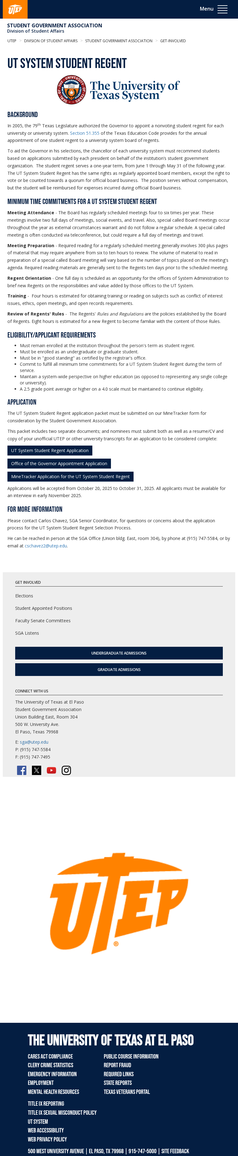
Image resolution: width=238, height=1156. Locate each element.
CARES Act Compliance (50, 1056)
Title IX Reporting (46, 1104)
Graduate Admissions (119, 669)
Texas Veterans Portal (127, 1092)
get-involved (172, 40)
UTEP (11, 40)
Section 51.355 (84, 133)
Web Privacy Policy (47, 1139)
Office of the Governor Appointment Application (59, 463)
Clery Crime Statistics (50, 1065)
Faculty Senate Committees (43, 620)
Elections (24, 596)
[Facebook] (21, 770)
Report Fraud (117, 1065)
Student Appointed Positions (43, 608)
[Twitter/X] (36, 770)
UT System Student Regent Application (50, 450)
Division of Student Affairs (35, 31)
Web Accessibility (46, 1130)
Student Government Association (54, 25)
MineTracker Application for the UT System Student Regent (70, 476)
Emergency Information (52, 1074)
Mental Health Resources (53, 1092)
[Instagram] (66, 770)
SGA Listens (27, 633)
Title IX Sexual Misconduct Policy (62, 1113)
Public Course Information (131, 1056)
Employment (41, 1083)
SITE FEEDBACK (175, 1151)
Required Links (119, 1074)
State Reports (118, 1083)
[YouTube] (51, 770)
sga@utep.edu (34, 742)
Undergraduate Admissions (119, 653)
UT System (38, 1122)
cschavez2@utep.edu (46, 546)
